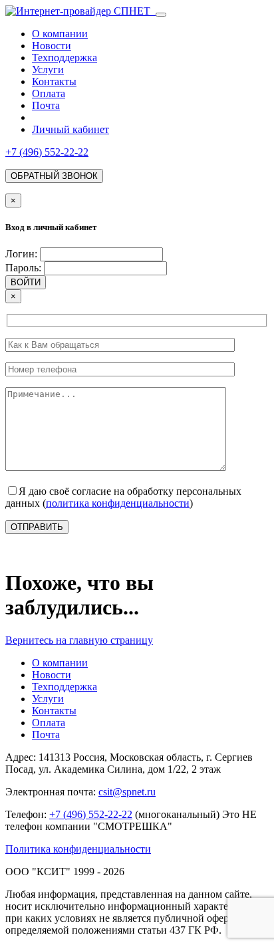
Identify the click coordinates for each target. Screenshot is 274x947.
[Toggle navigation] (161, 15)
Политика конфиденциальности (78, 849)
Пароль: (23, 267)
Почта (46, 105)
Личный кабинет (70, 129)
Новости (51, 45)
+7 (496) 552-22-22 (46, 152)
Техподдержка (64, 57)
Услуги (48, 69)
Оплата (48, 93)
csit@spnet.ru (127, 791)
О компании (60, 33)
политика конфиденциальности (118, 503)
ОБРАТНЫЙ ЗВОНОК (54, 176)
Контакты (54, 81)
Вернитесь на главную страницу (79, 640)
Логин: (21, 253)
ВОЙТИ (26, 282)
